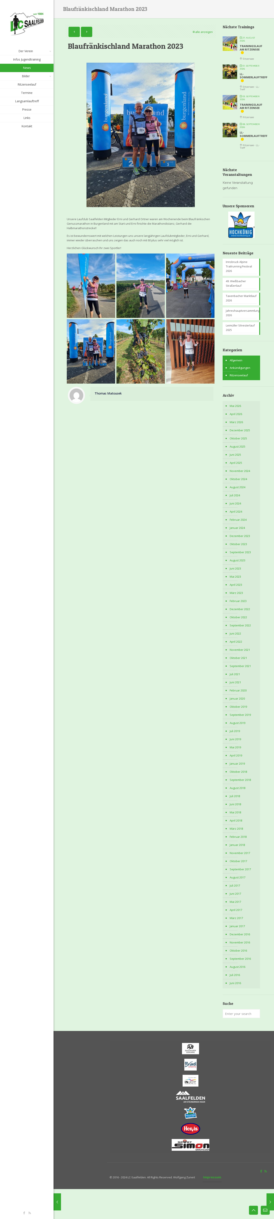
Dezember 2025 (240, 430)
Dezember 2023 (240, 536)
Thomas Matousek (108, 393)
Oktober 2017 (238, 861)
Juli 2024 (235, 495)
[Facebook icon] (24, 1213)
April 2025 (236, 463)
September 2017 (240, 869)
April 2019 (236, 755)
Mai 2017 (235, 902)
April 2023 (236, 585)
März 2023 (236, 593)
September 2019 (240, 715)
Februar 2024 (238, 520)
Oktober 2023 (238, 544)
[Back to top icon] (253, 1210)
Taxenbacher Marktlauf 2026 (241, 298)
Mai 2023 (235, 576)
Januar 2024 (237, 528)
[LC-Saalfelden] (27, 23)
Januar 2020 (237, 698)
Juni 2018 (235, 804)
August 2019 (237, 723)
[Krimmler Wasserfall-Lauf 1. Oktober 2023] (57, 1201)
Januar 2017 (237, 926)
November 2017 (240, 853)
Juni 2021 (235, 682)
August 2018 (237, 788)
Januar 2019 (237, 763)
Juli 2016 (235, 975)
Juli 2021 (235, 674)
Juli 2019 (235, 731)
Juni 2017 (235, 894)
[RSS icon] (29, 1213)
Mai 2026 (235, 406)
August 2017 (237, 877)
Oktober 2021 (238, 658)
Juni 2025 (235, 455)
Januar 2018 (237, 845)
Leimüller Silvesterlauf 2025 (240, 327)
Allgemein (236, 360)
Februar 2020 (238, 690)
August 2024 (237, 487)
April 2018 (236, 820)
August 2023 (237, 560)
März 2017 (236, 918)
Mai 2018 (235, 812)
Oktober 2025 (238, 438)
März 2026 (236, 422)
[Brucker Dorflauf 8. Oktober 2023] (270, 1201)
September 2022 (240, 625)
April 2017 (236, 910)
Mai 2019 (235, 747)
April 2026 (236, 414)
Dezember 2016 (240, 934)
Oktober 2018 (238, 772)
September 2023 (240, 552)
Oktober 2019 (238, 707)
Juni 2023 (235, 568)
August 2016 (237, 967)
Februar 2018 (238, 837)
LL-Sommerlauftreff (253, 75)
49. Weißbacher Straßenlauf (236, 283)
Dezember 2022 (240, 609)
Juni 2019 (235, 739)
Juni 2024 (235, 503)
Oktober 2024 (238, 479)
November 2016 (240, 942)
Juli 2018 (235, 796)
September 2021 (240, 666)
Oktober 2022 (238, 617)
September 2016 (240, 959)
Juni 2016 (235, 983)
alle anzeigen (204, 32)
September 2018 (240, 780)
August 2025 (237, 446)
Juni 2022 (235, 633)
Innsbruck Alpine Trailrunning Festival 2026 (239, 266)
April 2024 (236, 511)
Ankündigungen (240, 368)
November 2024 (240, 471)
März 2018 (236, 828)
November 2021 (240, 650)
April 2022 (236, 642)
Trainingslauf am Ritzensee (251, 47)
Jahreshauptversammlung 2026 (241, 313)
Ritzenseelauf (239, 375)
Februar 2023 (238, 601)
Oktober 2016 (238, 950)
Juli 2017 (235, 885)
